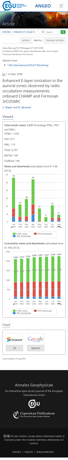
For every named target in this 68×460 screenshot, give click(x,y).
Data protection (45, 451)
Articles (6, 31)
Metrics (38, 40)
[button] (43, 31)
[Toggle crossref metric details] (14, 339)
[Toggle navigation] (61, 6)
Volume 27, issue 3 (24, 31)
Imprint (29, 451)
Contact (16, 451)
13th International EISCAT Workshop (28, 65)
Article (25, 40)
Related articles (55, 40)
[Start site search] (63, 32)
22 (14, 348)
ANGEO (43, 6)
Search (35, 348)
